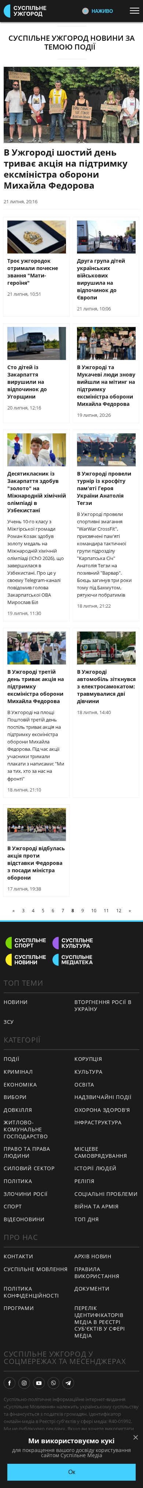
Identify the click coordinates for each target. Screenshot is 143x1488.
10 (93, 910)
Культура (88, 1071)
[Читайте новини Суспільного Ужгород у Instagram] (24, 1383)
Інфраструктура (98, 1122)
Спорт (13, 1206)
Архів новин (92, 1256)
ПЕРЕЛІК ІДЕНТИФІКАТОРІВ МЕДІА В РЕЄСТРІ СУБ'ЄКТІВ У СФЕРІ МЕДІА (99, 1322)
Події (11, 1058)
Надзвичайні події (103, 1097)
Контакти (18, 1256)
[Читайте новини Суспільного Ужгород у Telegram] (68, 1383)
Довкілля (18, 1109)
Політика (18, 1181)
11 (106, 910)
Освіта (84, 1084)
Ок (71, 1472)
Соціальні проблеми (106, 1193)
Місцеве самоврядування (100, 1152)
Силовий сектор (29, 1168)
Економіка (20, 1084)
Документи (91, 1288)
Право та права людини (27, 1152)
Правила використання (96, 1273)
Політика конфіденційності (31, 1292)
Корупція (88, 1058)
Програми (19, 1308)
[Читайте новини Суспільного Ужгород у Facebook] (9, 1383)
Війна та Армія (96, 1206)
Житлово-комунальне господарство (26, 1129)
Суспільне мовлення (36, 1269)
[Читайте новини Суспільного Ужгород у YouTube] (39, 1383)
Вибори (15, 1097)
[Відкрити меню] (136, 10)
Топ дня (86, 1219)
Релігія (84, 1181)
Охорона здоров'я (102, 1109)
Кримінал (18, 1071)
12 (118, 910)
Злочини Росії (26, 1193)
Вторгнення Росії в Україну (103, 1005)
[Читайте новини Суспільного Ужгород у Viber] (53, 1383)
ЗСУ (9, 1021)
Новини (16, 1001)
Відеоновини (24, 1219)
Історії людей (95, 1168)
